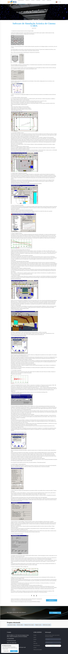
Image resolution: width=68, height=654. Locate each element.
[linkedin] (34, 595)
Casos (34, 641)
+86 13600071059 (13, 642)
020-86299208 (11, 638)
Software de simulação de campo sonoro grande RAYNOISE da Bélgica (27, 601)
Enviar (52, 645)
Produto (34, 635)
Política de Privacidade (37, 649)
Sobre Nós (35, 643)
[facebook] (31, 595)
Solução (34, 639)
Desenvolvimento (21, 4)
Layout (34, 637)
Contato (29, 4)
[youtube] (36, 595)
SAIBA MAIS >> (51, 600)
